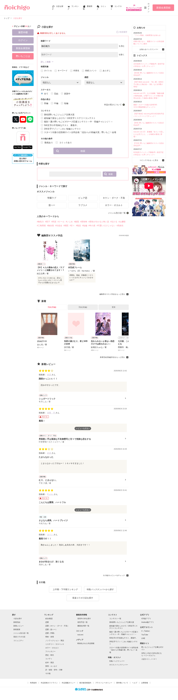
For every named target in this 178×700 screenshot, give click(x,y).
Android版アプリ (147, 622)
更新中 (67, 94)
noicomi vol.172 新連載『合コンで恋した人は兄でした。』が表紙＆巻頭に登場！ (148, 134)
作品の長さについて (113, 104)
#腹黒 (76, 222)
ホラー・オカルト (114, 205)
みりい (50, 534)
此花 (49, 375)
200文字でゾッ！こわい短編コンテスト (62, 129)
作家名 (76, 70)
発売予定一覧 (82, 622)
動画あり (48, 142)
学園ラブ (51, 198)
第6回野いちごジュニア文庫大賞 (59, 115)
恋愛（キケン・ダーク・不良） (57, 626)
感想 (86, 77)
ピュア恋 (82, 198)
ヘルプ (134, 683)
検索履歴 (123, 32)
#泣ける (113, 222)
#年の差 (91, 225)
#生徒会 (58, 225)
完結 (56, 94)
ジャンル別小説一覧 (117, 213)
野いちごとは (23, 56)
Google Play (27, 147)
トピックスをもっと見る (149, 160)
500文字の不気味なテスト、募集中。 (61, 125)
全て (46, 94)
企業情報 (144, 683)
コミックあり (65, 142)
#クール (61, 222)
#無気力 (40, 222)
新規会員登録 (163, 7)
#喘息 (78, 225)
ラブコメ (82, 205)
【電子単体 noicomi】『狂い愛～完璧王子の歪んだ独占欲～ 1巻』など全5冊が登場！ (148, 84)
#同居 (53, 222)
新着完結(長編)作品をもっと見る (112, 357)
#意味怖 (83, 222)
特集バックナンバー (117, 661)
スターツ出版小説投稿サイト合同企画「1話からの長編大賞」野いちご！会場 (80, 132)
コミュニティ (18, 640)
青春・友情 (49, 637)
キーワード (62, 70)
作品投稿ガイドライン (49, 683)
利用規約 (33, 683)
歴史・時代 (49, 655)
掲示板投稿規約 (85, 683)
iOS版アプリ (146, 619)
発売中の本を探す (84, 619)
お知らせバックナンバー (149, 49)
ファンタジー (50, 651)
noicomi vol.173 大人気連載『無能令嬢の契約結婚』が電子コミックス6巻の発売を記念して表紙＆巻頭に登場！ (148, 95)
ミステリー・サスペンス (54, 644)
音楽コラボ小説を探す (82, 598)
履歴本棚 (23, 32)
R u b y (50, 494)
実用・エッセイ (51, 666)
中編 (56, 103)
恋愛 (47, 622)
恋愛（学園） (50, 633)
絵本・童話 (49, 662)
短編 (66, 103)
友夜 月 (51, 413)
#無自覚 (50, 225)
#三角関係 (41, 225)
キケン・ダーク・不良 (114, 198)
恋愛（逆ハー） (51, 629)
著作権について (122, 683)
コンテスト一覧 (115, 619)
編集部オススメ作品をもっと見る (112, 294)
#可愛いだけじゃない (106, 225)
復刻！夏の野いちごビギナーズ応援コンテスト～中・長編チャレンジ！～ (78, 122)
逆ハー (51, 205)
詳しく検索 (46, 62)
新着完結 (16, 622)
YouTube (144, 635)
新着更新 (16, 629)
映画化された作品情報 (85, 643)
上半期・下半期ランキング (65, 589)
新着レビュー (18, 626)
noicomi (80, 635)
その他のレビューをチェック (114, 575)
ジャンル (45, 77)
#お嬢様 (122, 222)
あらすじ (107, 70)
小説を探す (17, 619)
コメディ (48, 659)
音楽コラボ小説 (19, 637)
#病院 (65, 225)
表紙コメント (91, 70)
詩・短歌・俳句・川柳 (53, 670)
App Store (17, 147)
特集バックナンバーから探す (100, 589)
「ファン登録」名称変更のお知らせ (147, 35)
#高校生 (120, 225)
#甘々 (72, 225)
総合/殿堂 (49, 619)
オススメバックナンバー (118, 665)
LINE (143, 638)
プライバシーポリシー (103, 683)
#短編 (84, 225)
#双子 (47, 222)
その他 (47, 673)
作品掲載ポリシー (68, 683)
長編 (46, 103)
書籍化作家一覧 (83, 626)
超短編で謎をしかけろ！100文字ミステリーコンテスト (70, 118)
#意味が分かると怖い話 (98, 222)
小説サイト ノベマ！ (149, 659)
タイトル (48, 70)
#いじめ (69, 222)
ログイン (148, 7)
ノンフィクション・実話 (54, 640)
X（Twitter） (146, 631)
